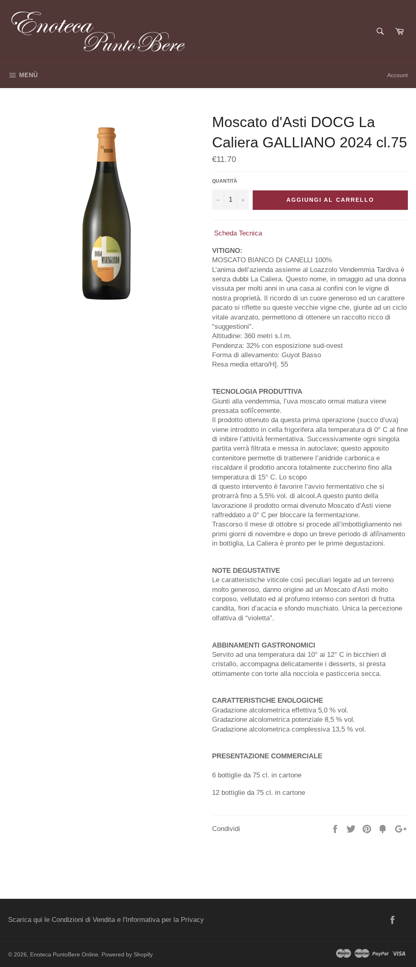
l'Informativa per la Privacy (163, 920)
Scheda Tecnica (238, 233)
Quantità (224, 181)
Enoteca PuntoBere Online (64, 955)
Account (397, 75)
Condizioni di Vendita (83, 920)
